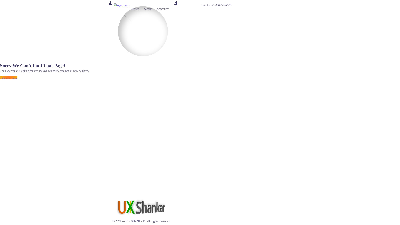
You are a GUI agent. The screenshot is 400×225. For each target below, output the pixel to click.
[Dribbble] (181, 200)
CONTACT (163, 9)
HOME (135, 9)
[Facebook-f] (184, 200)
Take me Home (8, 77)
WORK (148, 9)
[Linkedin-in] (174, 200)
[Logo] (121, 5)
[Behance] (177, 200)
